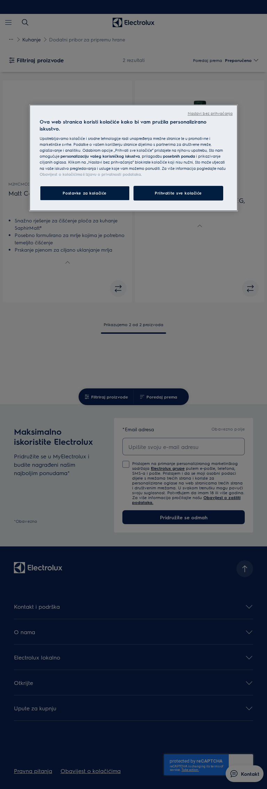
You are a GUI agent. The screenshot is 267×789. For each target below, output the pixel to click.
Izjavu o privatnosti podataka (113, 174)
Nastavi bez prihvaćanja (210, 113)
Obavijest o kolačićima (61, 174)
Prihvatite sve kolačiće (178, 193)
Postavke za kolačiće (84, 193)
